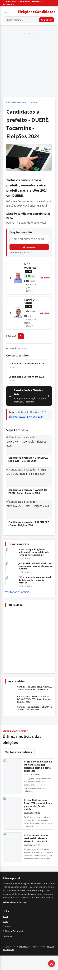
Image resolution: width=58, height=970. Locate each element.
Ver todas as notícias (18, 592)
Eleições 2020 (38, 412)
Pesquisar (31, 247)
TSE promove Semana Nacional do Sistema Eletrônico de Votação (35, 580)
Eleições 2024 (19, 102)
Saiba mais (8, 902)
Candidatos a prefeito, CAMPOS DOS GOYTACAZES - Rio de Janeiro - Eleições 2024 (34, 699)
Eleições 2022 (17, 416)
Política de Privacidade (13, 931)
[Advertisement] (29, 65)
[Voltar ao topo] (51, 963)
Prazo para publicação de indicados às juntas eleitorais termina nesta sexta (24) (34, 552)
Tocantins (32, 102)
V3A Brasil (22, 412)
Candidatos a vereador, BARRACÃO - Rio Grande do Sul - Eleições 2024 (34, 688)
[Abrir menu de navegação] (6, 12)
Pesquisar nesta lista (21, 232)
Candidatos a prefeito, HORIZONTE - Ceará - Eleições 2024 (34, 708)
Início (8, 102)
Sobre (5, 921)
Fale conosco (20, 902)
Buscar (47, 19)
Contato (6, 926)
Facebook (7, 935)
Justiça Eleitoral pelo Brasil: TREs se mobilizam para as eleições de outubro (35, 566)
